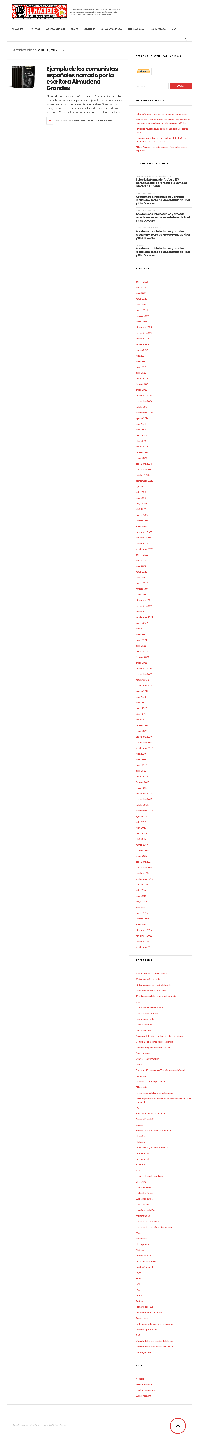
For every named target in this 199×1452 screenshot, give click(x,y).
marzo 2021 (142, 651)
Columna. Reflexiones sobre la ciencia (154, 1041)
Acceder (140, 1378)
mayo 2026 (141, 298)
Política (35, 29)
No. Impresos (158, 29)
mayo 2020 (141, 708)
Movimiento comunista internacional (93, 120)
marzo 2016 (142, 912)
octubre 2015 (142, 941)
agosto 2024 (142, 418)
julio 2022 (141, 560)
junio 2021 (141, 634)
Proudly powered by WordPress (26, 1425)
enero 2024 (141, 458)
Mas (173, 29)
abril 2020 (141, 713)
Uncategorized (143, 1352)
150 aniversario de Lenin (148, 979)
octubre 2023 (142, 475)
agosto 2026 (142, 281)
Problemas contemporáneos (150, 1312)
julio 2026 (141, 287)
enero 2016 (141, 924)
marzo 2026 (142, 310)
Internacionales (143, 1158)
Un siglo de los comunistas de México (154, 1340)
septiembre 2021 (144, 617)
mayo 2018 (141, 765)
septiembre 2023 (144, 480)
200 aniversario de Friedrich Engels (153, 984)
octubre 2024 (142, 406)
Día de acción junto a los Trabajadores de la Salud (160, 1070)
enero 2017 (141, 856)
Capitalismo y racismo (147, 1013)
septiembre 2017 (144, 810)
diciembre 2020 (144, 668)
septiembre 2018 (144, 748)
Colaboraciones (144, 1030)
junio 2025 (141, 361)
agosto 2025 (142, 349)
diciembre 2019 (144, 736)
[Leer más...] (50, 120)
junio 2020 (141, 702)
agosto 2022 (142, 554)
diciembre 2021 (144, 600)
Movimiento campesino (147, 1221)
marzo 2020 (142, 719)
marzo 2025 (142, 378)
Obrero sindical (55, 29)
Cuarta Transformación (147, 1058)
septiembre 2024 (144, 412)
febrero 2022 (142, 588)
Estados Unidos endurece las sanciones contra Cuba (161, 113)
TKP (138, 1335)
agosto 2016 (142, 884)
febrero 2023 (142, 520)
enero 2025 (141, 389)
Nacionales (141, 1238)
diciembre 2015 (144, 930)
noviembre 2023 (144, 469)
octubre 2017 (142, 804)
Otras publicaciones (146, 1261)
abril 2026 (141, 304)
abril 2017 (141, 839)
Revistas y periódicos (146, 1329)
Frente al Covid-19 (145, 1119)
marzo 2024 (142, 446)
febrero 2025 (142, 384)
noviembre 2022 (144, 537)
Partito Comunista (145, 1267)
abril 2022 (141, 577)
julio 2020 (141, 696)
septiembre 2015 (144, 947)
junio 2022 (141, 566)
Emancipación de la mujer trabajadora (154, 1092)
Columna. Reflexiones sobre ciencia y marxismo (159, 1036)
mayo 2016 (141, 901)
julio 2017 (141, 821)
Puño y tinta (142, 1318)
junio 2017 (141, 827)
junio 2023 (141, 497)
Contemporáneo (144, 1053)
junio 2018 (141, 759)
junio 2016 (141, 895)
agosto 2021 (142, 622)
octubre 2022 (142, 543)
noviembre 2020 (144, 674)
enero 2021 (141, 662)
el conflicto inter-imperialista (150, 1081)
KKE (138, 1170)
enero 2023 (141, 526)
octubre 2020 (142, 679)
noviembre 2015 (144, 935)
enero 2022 (141, 594)
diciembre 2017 (144, 793)
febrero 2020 (142, 725)
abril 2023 (141, 509)
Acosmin (63, 1425)
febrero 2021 (142, 657)
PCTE (139, 1284)
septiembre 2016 (144, 878)
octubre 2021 (142, 611)
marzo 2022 (142, 583)
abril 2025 (141, 372)
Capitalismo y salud (145, 1018)
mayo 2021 (141, 640)
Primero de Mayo (144, 1306)
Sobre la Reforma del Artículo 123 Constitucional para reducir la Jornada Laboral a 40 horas (161, 183)
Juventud (89, 29)
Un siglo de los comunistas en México (154, 1346)
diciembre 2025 (144, 327)
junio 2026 (141, 293)
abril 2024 (141, 440)
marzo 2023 (142, 514)
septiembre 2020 (144, 685)
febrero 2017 (142, 850)
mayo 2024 (141, 435)
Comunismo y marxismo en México (153, 1047)
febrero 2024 (142, 452)
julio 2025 (141, 355)
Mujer (74, 29)
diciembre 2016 (144, 861)
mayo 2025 (141, 367)
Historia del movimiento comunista (153, 1130)
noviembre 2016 (144, 867)
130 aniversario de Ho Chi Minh (151, 973)
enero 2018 (141, 787)
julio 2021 (141, 628)
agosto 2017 (142, 816)
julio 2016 (141, 890)
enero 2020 (141, 730)
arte (138, 1001)
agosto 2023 (142, 486)
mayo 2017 (141, 833)
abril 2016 (141, 907)
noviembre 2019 (144, 742)
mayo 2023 (141, 503)
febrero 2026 (142, 315)
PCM (138, 1272)
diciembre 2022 (144, 531)
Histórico (140, 1136)
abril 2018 (141, 770)
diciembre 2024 (144, 395)
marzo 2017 (142, 844)
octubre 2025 (142, 338)
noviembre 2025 (144, 332)
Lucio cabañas (143, 1204)
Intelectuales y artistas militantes (152, 1147)
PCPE (139, 1278)
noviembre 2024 (144, 401)
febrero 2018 (142, 782)
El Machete (18, 29)
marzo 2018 (142, 776)
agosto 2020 (142, 691)
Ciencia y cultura (111, 29)
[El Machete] (39, 12)
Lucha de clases (143, 1187)
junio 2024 (141, 429)
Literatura (141, 1181)
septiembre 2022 (144, 549)
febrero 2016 (142, 918)
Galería (139, 1124)
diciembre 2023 (144, 463)
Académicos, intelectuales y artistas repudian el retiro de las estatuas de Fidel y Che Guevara (163, 200)
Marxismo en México (146, 1210)
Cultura (139, 1064)
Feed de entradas (144, 1384)
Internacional (136, 29)
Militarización (143, 1215)
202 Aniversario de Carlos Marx (152, 990)
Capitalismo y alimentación (149, 1007)
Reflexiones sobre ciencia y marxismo (154, 1323)
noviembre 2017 (144, 799)
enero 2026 (141, 321)
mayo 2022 (141, 571)
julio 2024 (141, 423)
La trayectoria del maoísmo (149, 1176)
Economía (141, 1075)
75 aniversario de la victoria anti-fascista (156, 996)
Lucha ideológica (144, 1193)
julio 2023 (141, 492)
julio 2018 (141, 753)
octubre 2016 (142, 873)
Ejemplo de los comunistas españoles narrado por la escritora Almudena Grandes (82, 78)
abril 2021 (141, 645)
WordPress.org (143, 1395)
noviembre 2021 (144, 605)
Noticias (140, 1249)
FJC (137, 1107)
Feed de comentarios (146, 1390)
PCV (138, 1289)
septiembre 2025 (144, 344)
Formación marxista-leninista (150, 1113)
